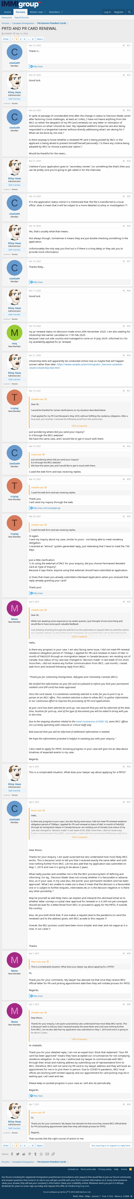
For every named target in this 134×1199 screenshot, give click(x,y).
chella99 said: (37, 399)
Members (54, 12)
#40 (129, 1104)
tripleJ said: (36, 454)
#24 (129, 161)
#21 (129, 45)
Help (116, 1169)
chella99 (8, 33)
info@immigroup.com (78, 1185)
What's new (36, 12)
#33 (129, 479)
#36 (129, 766)
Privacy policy (105, 1169)
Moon (14, 619)
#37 (129, 802)
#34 (129, 516)
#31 (129, 390)
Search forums (22, 17)
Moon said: (36, 810)
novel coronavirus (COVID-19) (92, 721)
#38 (129, 953)
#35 (129, 601)
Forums (20, 12)
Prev (6, 39)
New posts (7, 17)
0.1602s (110, 1196)
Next (39, 39)
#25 (129, 196)
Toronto (15, 103)
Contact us (73, 1169)
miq (14, 343)
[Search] (129, 12)
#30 (129, 355)
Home (7, 12)
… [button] (28, 39)
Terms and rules (88, 1169)
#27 (129, 261)
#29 (129, 326)
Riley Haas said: (38, 961)
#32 (129, 446)
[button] (45, 12)
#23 (129, 110)
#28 (129, 290)
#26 (129, 225)
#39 (129, 1004)
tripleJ (14, 408)
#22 (129, 75)
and (46, 508)
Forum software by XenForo (67, 1192)
